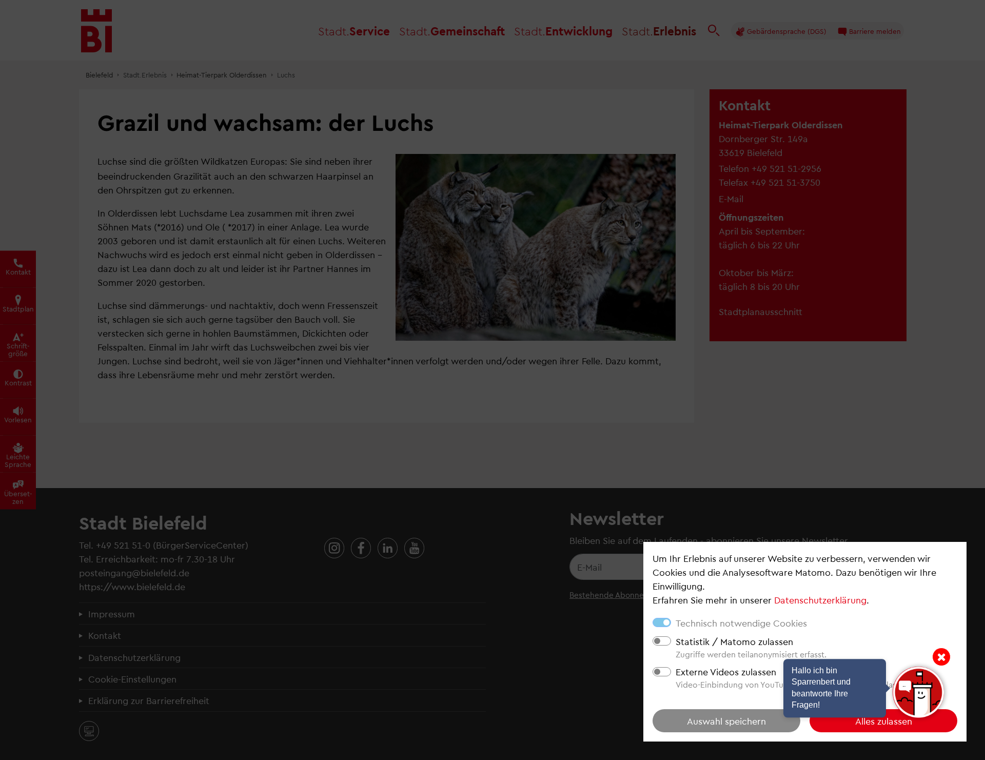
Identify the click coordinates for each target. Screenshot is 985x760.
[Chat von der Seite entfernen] (941, 657)
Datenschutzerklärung (820, 599)
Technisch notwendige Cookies (741, 622)
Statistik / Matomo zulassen (734, 641)
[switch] (662, 641)
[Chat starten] (918, 692)
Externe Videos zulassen (726, 671)
